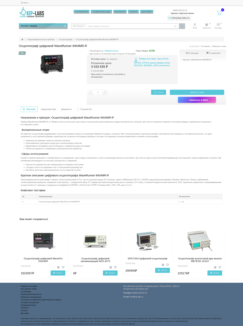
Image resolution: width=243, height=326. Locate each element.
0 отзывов (205, 46)
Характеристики (48, 109)
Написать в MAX (198, 100)
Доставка (25, 313)
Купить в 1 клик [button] (197, 92)
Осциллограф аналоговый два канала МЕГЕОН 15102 (200, 259)
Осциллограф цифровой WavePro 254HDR (43, 259)
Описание (31, 109)
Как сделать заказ (29, 289)
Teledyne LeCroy (111, 51)
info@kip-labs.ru (181, 18)
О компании (26, 291)
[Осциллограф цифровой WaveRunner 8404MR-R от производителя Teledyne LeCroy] (52, 64)
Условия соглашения (30, 302)
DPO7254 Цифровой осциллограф (147, 258)
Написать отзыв (219, 46)
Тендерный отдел (28, 305)
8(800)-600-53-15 (180, 10)
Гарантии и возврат (29, 286)
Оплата (24, 310)
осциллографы (151, 136)
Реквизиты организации (31, 297)
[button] (195, 26)
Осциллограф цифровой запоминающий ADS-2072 (95, 259)
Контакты (25, 308)
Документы (66, 109)
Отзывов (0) (86, 109)
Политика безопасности (31, 294)
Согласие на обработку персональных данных (41, 300)
